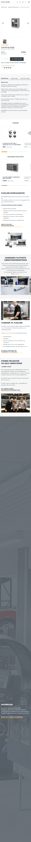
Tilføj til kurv (18, 59)
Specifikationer (25, 78)
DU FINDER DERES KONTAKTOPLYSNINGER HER (10, 389)
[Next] (28, 23)
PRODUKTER (4, 7)
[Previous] (3, 23)
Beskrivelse (4, 78)
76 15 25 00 (7, 68)
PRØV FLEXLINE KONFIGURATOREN (7, 225)
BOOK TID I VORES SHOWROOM (12, 717)
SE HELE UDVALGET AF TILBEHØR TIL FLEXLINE (9, 351)
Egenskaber (14, 78)
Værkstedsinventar (13, 7)
